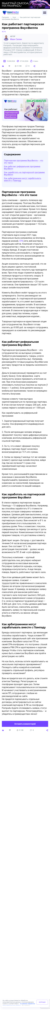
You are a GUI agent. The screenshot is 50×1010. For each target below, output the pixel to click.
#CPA (4, 32)
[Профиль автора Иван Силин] (6, 38)
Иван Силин (16, 39)
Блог (14, 17)
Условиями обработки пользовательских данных (19, 1004)
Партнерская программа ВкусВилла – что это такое (23, 161)
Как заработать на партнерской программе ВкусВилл (24, 173)
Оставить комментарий (25, 724)
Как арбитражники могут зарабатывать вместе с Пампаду (22, 179)
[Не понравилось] (9, 66)
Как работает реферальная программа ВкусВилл (22, 167)
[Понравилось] (3, 66)
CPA (21, 241)
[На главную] (22, 13)
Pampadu (5, 17)
